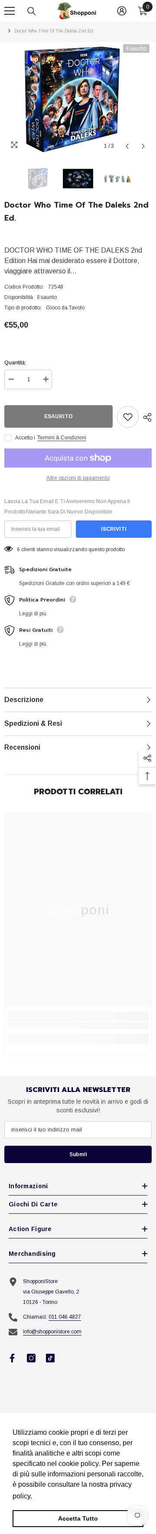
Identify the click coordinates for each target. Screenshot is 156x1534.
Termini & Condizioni (61, 438)
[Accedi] (121, 10)
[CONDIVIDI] (145, 417)
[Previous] (127, 146)
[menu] (9, 11)
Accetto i (25, 438)
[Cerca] (31, 11)
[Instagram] (31, 1358)
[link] (78, 1025)
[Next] (143, 146)
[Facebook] (12, 1358)
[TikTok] (50, 1358)
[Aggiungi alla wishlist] (128, 417)
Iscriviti (114, 529)
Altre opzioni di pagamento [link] (78, 478)
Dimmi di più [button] (54, 1496)
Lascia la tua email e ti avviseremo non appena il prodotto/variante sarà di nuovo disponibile (67, 506)
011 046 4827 (65, 1317)
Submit (78, 1154)
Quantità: (15, 363)
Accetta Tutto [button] (78, 1518)
